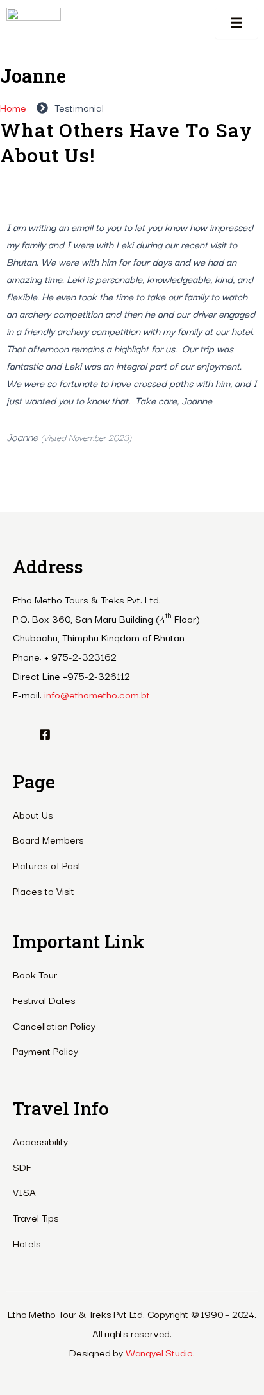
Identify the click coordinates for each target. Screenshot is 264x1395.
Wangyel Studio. (160, 1352)
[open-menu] (236, 23)
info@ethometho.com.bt (97, 694)
